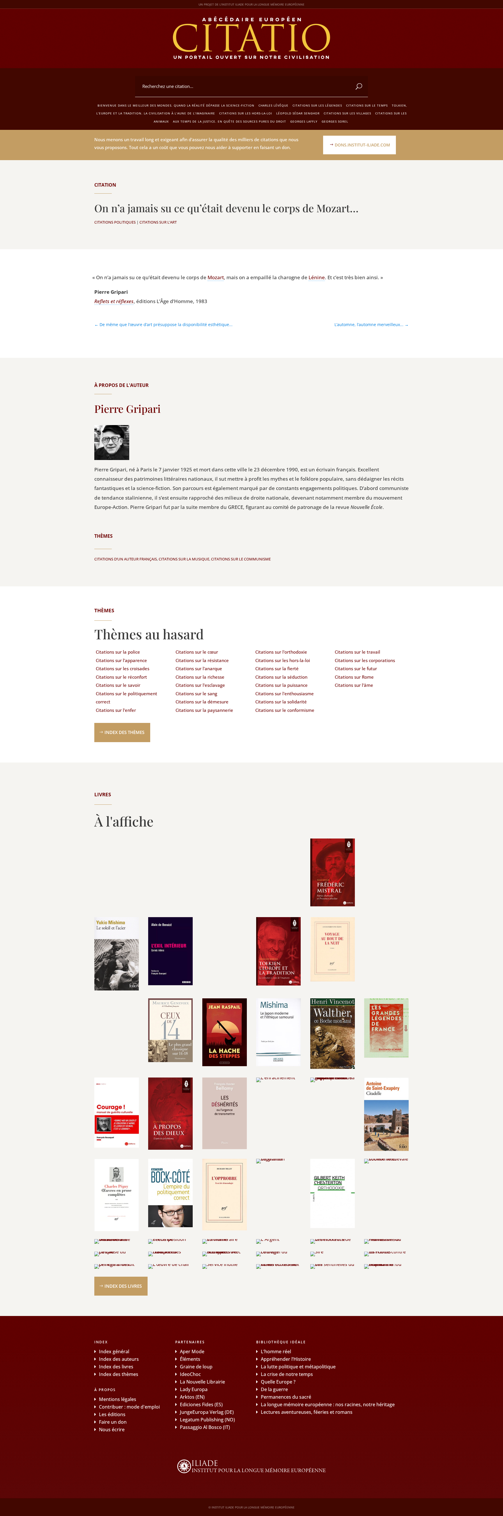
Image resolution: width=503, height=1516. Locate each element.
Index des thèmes (124, 732)
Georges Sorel (335, 121)
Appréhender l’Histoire (286, 1359)
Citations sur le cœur (197, 652)
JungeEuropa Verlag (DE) (207, 1412)
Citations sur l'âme (354, 685)
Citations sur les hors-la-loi (245, 113)
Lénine (317, 277)
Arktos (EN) (192, 1397)
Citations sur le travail (357, 652)
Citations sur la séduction (281, 677)
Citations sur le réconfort (121, 677)
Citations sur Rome (354, 677)
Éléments (190, 1359)
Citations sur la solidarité (281, 702)
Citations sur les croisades (122, 668)
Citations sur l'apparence (121, 660)
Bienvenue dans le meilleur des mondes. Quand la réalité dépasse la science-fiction (176, 105)
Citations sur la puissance (281, 685)
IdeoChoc (190, 1374)
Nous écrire (112, 1429)
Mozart (216, 277)
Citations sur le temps (367, 105)
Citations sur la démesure (202, 702)
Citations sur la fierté (277, 668)
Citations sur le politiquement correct (126, 698)
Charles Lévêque (273, 105)
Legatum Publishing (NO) (207, 1419)
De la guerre (274, 1389)
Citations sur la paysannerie (204, 710)
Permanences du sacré (286, 1397)
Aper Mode (192, 1351)
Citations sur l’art (158, 222)
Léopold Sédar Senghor (298, 113)
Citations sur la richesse (200, 677)
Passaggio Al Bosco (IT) (205, 1427)
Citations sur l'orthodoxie (281, 652)
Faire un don (113, 1422)
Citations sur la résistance (202, 660)
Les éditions (112, 1414)
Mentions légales (117, 1399)
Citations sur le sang (196, 693)
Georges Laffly (304, 121)
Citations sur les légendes (317, 105)
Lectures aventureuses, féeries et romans (307, 1412)
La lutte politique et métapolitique (298, 1366)
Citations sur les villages (347, 113)
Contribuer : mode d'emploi (129, 1407)
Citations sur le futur (356, 668)
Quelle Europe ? (278, 1382)
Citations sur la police (118, 652)
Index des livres (123, 1286)
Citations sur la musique (184, 559)
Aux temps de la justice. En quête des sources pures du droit (229, 121)
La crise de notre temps (287, 1374)
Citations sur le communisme (241, 559)
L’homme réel (276, 1351)
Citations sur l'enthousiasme (284, 693)
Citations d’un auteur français (125, 559)
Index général (114, 1351)
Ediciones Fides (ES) (201, 1404)
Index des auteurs (119, 1359)
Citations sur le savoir (118, 685)
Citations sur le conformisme (284, 710)
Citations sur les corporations (365, 660)
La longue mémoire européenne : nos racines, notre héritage (328, 1404)
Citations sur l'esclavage (200, 685)
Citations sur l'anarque (199, 668)
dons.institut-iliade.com (362, 145)
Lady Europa (194, 1389)
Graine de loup (196, 1366)
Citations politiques (115, 222)
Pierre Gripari (127, 408)
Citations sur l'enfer (116, 710)
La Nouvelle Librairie (202, 1382)
